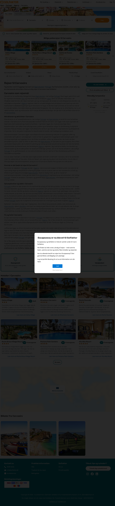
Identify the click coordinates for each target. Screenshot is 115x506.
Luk (57, 266)
